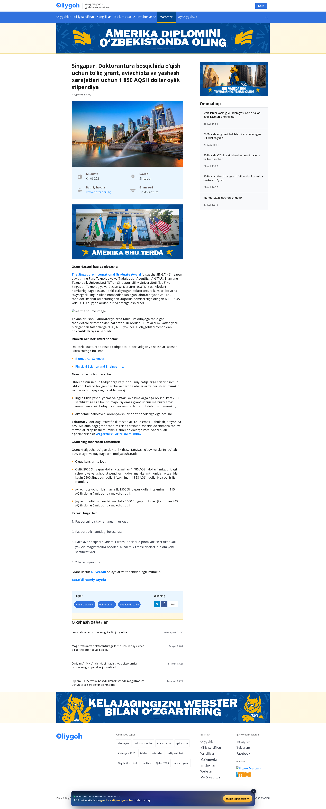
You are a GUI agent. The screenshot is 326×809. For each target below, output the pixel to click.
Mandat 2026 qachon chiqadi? (222, 197)
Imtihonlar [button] (145, 17)
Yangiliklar (104, 17)
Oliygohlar (63, 17)
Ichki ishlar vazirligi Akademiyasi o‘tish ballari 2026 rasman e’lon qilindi (231, 115)
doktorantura (106, 604)
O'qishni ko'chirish (128, 763)
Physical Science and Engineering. (99, 366)
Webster (166, 17)
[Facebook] (164, 604)
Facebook (243, 753)
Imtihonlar (207, 765)
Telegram (243, 748)
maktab (147, 763)
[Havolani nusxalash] (173, 604)
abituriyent (124, 743)
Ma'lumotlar (209, 759)
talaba (143, 753)
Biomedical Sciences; (90, 359)
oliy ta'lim (157, 753)
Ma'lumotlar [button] (123, 17)
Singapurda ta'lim (129, 604)
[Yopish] (253, 791)
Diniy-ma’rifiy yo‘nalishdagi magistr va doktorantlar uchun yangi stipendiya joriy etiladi (104, 665)
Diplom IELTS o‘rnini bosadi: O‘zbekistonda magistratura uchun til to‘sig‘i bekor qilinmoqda (108, 683)
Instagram (243, 742)
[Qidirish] (267, 17)
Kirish (261, 5)
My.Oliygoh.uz (187, 17)
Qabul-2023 (162, 763)
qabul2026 (182, 743)
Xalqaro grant (181, 763)
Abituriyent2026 (126, 753)
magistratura (164, 743)
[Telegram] (157, 604)
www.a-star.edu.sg (98, 192)
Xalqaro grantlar (85, 604)
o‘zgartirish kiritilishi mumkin (118, 434)
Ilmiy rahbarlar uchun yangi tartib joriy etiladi (100, 632)
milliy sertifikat (175, 753)
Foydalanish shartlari (258, 797)
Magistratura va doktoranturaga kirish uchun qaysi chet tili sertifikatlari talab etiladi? (108, 648)
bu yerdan (98, 572)
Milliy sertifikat (83, 17)
